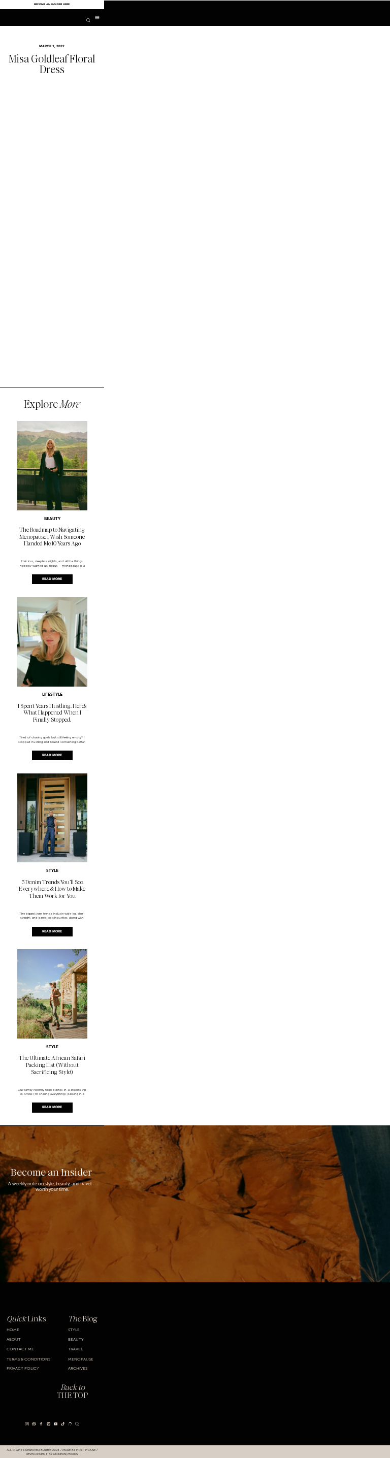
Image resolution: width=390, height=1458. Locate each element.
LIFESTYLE (52, 695)
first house (85, 1449)
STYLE (52, 871)
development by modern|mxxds (52, 1453)
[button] (97, 17)
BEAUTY (52, 519)
